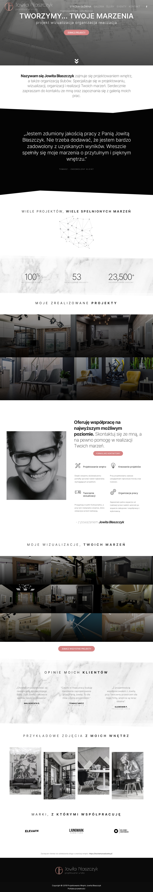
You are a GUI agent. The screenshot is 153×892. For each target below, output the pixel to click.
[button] (76, 32)
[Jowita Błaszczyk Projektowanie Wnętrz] (29, 6)
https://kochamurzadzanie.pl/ (100, 854)
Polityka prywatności (76, 888)
